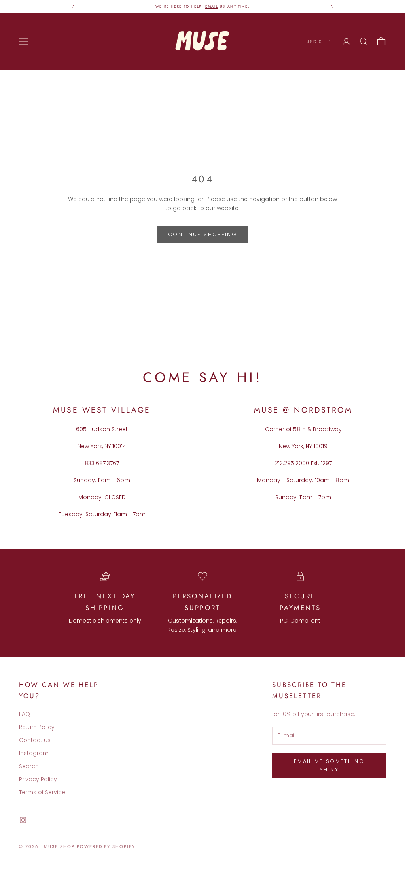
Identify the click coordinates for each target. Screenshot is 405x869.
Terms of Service (42, 792)
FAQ (24, 714)
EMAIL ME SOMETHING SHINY (329, 765)
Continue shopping (202, 234)
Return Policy (37, 727)
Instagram (34, 753)
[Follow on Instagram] (23, 820)
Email (211, 6)
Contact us (35, 740)
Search (29, 766)
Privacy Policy (38, 779)
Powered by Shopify (106, 846)
